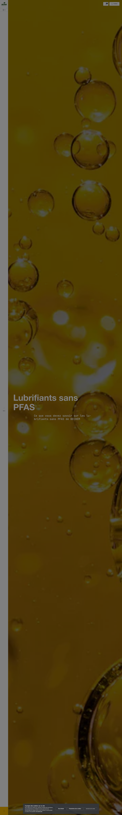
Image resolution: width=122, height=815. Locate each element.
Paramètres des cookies (75, 808)
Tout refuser (61, 808)
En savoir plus (39, 811)
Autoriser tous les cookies (90, 808)
